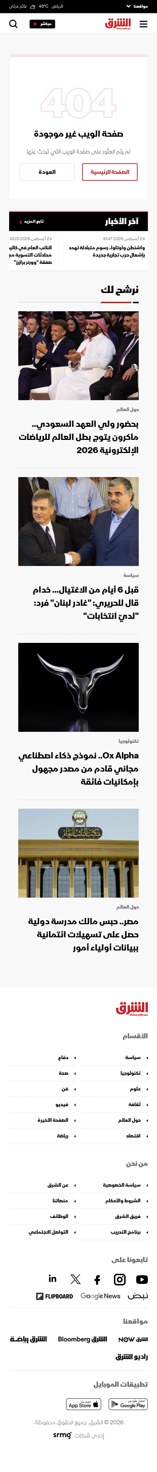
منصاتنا (60, 1200)
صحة (63, 1073)
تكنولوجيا (129, 741)
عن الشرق (57, 1185)
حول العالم (127, 409)
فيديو (61, 1104)
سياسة (131, 575)
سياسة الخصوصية (122, 1185)
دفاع (63, 1057)
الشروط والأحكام (123, 1200)
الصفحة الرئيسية (110, 172)
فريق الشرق (128, 1216)
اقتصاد (133, 1136)
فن (65, 1089)
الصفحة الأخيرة (53, 1120)
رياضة (62, 1136)
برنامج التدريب (126, 1232)
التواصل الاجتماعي (48, 1232)
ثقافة (135, 1104)
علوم (135, 1089)
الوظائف (59, 1216)
